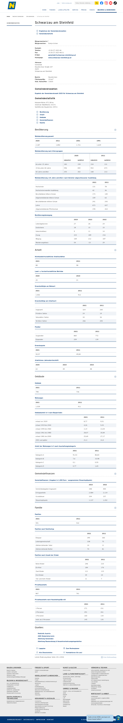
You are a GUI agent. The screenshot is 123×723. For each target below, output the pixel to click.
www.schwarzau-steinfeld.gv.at (59, 58)
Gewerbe (93, 699)
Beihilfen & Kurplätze (40, 712)
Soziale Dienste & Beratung (42, 709)
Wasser (65, 706)
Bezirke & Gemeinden (106, 10)
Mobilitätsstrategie (96, 685)
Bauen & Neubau (11, 670)
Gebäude (42, 117)
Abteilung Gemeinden (45, 639)
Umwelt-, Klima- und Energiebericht (72, 691)
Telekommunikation (12, 703)
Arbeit (41, 115)
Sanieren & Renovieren (12, 673)
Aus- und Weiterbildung (13, 683)
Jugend (37, 685)
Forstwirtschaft (67, 678)
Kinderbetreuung (39, 686)
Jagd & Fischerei (67, 680)
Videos (92, 10)
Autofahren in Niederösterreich (99, 675)
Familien (37, 678)
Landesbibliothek (11, 688)
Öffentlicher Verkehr (96, 687)
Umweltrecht (66, 702)
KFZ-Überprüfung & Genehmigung (100, 680)
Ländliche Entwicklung (69, 683)
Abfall (64, 693)
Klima (64, 696)
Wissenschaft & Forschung (13, 693)
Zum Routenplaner (72, 648)
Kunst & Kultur (67, 670)
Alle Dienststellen (45, 652)
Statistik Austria (44, 633)
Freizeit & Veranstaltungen (41, 670)
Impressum (40, 719)
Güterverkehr (94, 678)
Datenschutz (28, 719)
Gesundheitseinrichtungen (42, 704)
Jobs (58, 3)
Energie (65, 694)
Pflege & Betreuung (40, 707)
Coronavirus (38, 701)
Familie (42, 123)
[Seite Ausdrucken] (114, 720)
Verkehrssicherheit (96, 690)
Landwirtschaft (67, 681)
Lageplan (42, 648)
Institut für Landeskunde (13, 690)
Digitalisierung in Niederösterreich (15, 701)
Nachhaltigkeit (66, 699)
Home (44, 10)
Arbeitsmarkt (94, 696)
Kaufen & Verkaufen (12, 672)
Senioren (37, 693)
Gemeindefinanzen (46, 120)
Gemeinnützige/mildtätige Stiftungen (16, 677)
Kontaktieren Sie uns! (74, 652)
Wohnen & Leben (11, 675)
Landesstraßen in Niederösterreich (100, 673)
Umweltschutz (66, 704)
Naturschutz (66, 701)
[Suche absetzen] (97, 3)
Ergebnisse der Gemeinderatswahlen (52, 31)
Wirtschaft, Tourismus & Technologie (100, 704)
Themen (52, 10)
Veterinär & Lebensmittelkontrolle (71, 685)
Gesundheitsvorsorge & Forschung (44, 706)
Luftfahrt (93, 683)
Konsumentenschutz (40, 688)
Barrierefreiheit (14, 719)
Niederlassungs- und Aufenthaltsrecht (44, 691)
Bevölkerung (44, 112)
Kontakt (50, 719)
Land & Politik (63, 10)
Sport (36, 672)
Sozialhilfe (37, 711)
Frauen (36, 680)
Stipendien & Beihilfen (12, 691)
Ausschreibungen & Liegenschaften (100, 698)
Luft (64, 698)
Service (75, 10)
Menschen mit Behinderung (42, 690)
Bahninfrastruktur (95, 677)
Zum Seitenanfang (109, 657)
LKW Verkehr (94, 682)
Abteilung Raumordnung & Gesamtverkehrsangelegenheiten (60, 641)
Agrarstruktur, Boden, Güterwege (71, 676)
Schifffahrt (94, 688)
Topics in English (67, 3)
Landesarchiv (10, 686)
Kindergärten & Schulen (13, 685)
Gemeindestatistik (46, 34)
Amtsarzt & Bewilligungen (41, 702)
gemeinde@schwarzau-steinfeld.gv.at (62, 55)
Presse (83, 10)
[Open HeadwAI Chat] (118, 718)
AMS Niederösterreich (46, 636)
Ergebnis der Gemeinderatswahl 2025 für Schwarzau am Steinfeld (59, 93)
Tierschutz (37, 695)
